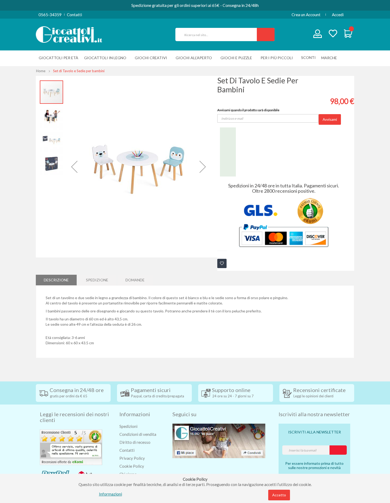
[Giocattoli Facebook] (218, 440)
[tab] (56, 280)
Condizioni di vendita (137, 434)
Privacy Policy (132, 458)
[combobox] (218, 34)
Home (40, 71)
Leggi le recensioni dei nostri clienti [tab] (74, 417)
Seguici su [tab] (184, 414)
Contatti (74, 14)
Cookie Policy (131, 466)
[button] (74, 166)
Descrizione (56, 280)
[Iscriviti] (338, 450)
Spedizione (97, 280)
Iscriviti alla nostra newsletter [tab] (314, 414)
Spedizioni (128, 426)
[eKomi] (71, 446)
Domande (135, 280)
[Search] (266, 34)
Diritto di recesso (134, 442)
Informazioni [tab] (134, 414)
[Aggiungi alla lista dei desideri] (222, 263)
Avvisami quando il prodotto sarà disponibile (248, 110)
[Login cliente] (317, 35)
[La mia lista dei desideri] (333, 34)
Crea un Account (306, 14)
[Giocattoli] (69, 34)
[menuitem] (330, 58)
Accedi (338, 14)
